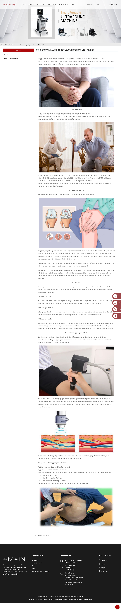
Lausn (54, 4)
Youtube (104, 571)
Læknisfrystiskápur (69, 599)
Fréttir (48, 4)
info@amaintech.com (72, 562)
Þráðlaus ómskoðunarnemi (45, 599)
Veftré (81, 596)
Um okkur (39, 4)
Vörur (30, 4)
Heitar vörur (74, 596)
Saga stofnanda (37, 563)
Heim (24, 4)
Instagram (104, 564)
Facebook (104, 560)
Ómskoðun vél (32, 599)
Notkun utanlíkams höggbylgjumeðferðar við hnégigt (28, 45)
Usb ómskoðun (88, 599)
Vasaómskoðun (58, 599)
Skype (103, 568)
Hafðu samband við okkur (66, 4)
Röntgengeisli (79, 599)
